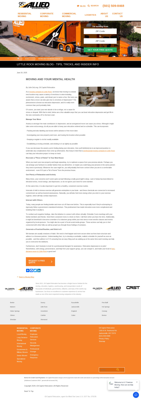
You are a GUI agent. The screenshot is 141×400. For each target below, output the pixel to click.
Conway (104, 311)
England (74, 311)
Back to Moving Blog (26, 277)
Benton (104, 315)
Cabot (73, 315)
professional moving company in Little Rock (99, 151)
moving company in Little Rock (41, 92)
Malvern (12, 307)
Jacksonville (75, 307)
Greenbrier (44, 311)
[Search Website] (118, 370)
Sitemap (102, 341)
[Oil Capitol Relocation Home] (34, 5)
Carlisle (43, 315)
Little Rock (44, 307)
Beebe (12, 302)
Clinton (12, 315)
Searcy (43, 302)
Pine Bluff (105, 302)
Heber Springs (15, 311)
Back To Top (28, 391)
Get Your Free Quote (100, 50)
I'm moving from (100, 26)
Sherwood (44, 319)
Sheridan (13, 319)
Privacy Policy (104, 339)
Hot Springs (106, 307)
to (100, 36)
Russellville (75, 302)
